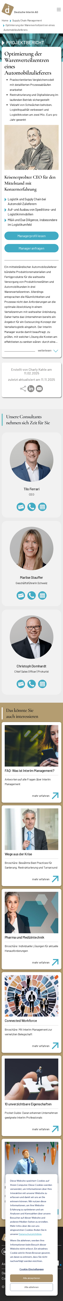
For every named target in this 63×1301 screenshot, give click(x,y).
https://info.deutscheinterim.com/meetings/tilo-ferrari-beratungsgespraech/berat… (42, 507)
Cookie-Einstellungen (31, 1269)
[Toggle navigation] (58, 9)
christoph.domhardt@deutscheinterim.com (21, 684)
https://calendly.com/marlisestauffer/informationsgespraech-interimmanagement (42, 595)
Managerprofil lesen (31, 236)
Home (5, 20)
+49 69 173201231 (31, 507)
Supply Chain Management (27, 20)
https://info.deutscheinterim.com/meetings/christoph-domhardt (42, 684)
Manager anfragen (31, 248)
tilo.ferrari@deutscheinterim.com (21, 507)
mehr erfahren (40, 795)
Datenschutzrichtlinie (30, 1234)
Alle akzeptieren (31, 1278)
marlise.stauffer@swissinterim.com (21, 595)
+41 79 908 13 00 (31, 595)
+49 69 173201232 (31, 684)
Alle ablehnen (31, 1287)
